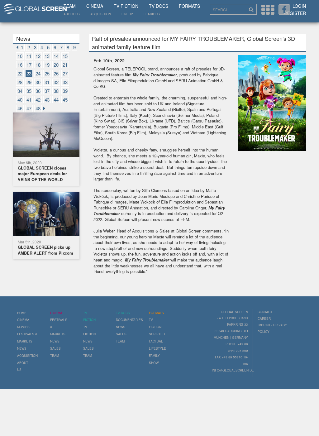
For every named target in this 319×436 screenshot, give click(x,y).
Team (70, 6)
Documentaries (129, 320)
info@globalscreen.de (233, 370)
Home (21, 313)
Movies (23, 327)
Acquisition (100, 14)
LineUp (127, 14)
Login (299, 6)
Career (264, 318)
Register (295, 13)
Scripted (157, 334)
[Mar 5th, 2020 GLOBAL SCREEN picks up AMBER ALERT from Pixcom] (46, 214)
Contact (265, 312)
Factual (156, 341)
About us (72, 14)
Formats (189, 6)
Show (154, 363)
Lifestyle (157, 348)
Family (154, 355)
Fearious (152, 14)
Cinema (94, 6)
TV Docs (158, 6)
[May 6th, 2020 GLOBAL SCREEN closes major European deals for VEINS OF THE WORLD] (46, 135)
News (21, 348)
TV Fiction (126, 6)
